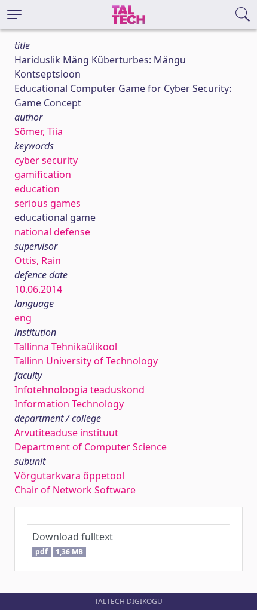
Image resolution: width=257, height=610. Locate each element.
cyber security (46, 160)
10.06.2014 (38, 289)
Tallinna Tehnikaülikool (65, 346)
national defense (52, 231)
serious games (47, 203)
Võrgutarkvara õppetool (69, 475)
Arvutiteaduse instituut (66, 432)
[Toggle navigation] (14, 14)
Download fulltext (72, 543)
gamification (42, 174)
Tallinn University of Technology (86, 360)
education (37, 188)
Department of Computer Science (90, 446)
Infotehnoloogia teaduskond (79, 389)
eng (23, 317)
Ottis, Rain (37, 260)
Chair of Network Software (75, 489)
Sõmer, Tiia (38, 131)
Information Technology (69, 403)
